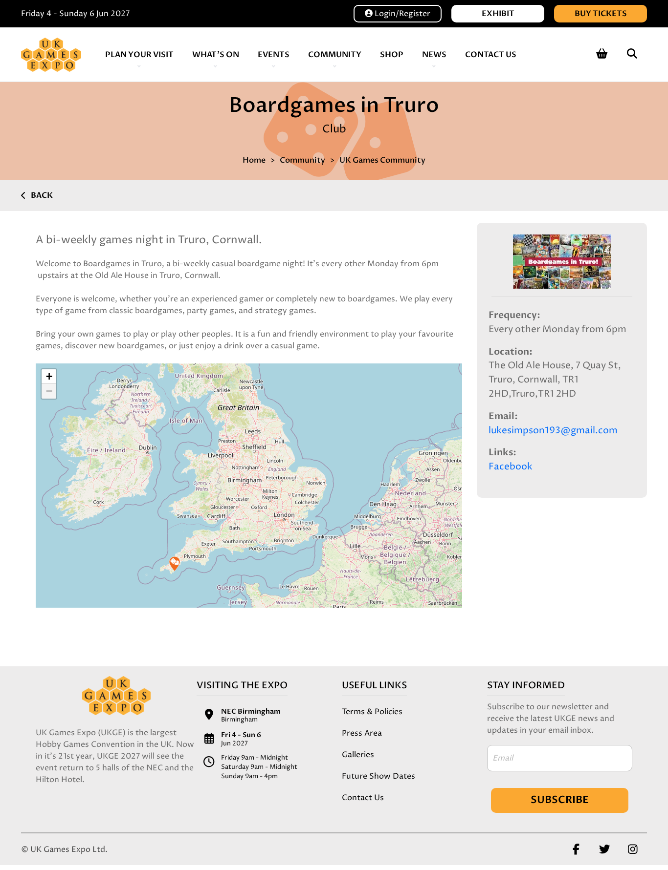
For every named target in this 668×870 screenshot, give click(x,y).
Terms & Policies (372, 711)
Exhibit (498, 13)
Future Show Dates (378, 776)
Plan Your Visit (139, 54)
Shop (391, 54)
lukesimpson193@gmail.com (553, 430)
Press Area (362, 733)
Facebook (511, 466)
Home (254, 160)
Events (273, 54)
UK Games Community (382, 160)
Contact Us (490, 54)
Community (334, 54)
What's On (215, 54)
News (434, 54)
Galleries (358, 754)
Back (42, 195)
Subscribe (560, 800)
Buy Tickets (601, 13)
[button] (174, 563)
